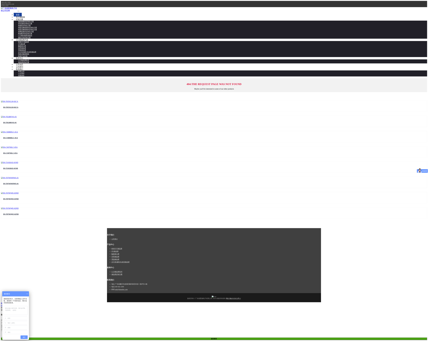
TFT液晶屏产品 (22, 40)
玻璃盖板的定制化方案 (26, 31)
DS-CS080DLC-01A (10, 138)
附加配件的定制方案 (25, 33)
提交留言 (214, 339)
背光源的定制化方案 (25, 23)
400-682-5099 (6, 2)
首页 (18, 15)
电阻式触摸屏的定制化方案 (27, 27)
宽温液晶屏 (22, 50)
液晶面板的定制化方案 (26, 21)
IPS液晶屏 (21, 44)
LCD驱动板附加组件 (25, 35)
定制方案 (19, 19)
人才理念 (21, 73)
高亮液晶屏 (22, 48)
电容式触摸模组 (23, 54)
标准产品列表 (23, 56)
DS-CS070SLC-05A (10, 153)
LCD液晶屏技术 (23, 60)
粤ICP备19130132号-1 (233, 298)
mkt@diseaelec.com (8, 4)
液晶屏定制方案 (23, 62)
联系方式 (21, 71)
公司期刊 (19, 67)
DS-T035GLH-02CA (10, 107)
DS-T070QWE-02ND (11, 214)
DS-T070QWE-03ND (11, 199)
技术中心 (19, 58)
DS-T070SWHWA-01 (11, 184)
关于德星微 (20, 17)
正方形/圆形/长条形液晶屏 (27, 52)
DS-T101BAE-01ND (10, 168)
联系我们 (19, 69)
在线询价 (21, 75)
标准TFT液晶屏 (23, 42)
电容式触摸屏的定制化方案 (27, 29)
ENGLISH (5, 5)
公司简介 (114, 239)
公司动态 (19, 64)
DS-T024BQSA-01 (10, 122)
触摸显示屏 (22, 46)
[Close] (2, 319)
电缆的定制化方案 (24, 25)
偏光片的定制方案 (24, 37)
